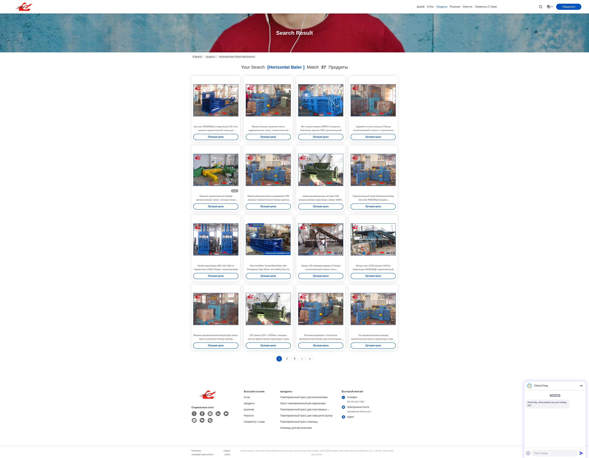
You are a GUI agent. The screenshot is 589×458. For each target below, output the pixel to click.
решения (455, 6)
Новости (467, 6)
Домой (420, 6)
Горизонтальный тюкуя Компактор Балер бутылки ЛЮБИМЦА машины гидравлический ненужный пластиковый (373, 200)
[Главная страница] (208, 398)
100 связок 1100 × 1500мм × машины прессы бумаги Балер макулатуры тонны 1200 (268, 339)
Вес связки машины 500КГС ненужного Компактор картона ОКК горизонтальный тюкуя (320, 130)
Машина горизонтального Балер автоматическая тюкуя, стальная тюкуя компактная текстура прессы (216, 200)
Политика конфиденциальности (202, 452)
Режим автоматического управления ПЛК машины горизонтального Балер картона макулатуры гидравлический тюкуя (268, 200)
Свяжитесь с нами (486, 6)
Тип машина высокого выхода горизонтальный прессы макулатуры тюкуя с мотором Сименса (373, 339)
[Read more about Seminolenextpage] (302, 358)
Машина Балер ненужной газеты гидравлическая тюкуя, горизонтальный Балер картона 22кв (268, 130)
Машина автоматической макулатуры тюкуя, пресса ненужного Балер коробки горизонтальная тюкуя (215, 339)
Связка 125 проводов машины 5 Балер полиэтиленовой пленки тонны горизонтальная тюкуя (320, 269)
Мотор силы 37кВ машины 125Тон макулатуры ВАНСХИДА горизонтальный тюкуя (373, 269)
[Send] (581, 453)
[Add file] (528, 453)
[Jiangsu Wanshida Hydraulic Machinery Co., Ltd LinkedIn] (218, 414)
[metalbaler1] (210, 420)
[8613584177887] (194, 420)
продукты (441, 6)
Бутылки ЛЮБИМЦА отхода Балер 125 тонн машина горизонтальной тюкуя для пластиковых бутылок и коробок (216, 130)
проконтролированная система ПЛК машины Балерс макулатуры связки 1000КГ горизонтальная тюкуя (321, 200)
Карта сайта (227, 452)
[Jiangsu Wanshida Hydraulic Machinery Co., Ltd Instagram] (210, 414)
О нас (430, 6)
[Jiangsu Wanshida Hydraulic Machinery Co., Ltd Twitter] (194, 414)
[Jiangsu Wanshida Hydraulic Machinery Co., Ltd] (24, 6)
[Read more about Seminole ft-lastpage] (310, 358)
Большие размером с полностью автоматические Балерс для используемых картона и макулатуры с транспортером (321, 339)
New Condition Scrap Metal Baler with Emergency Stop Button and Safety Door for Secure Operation (268, 269)
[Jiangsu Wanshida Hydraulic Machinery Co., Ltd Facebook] (202, 414)
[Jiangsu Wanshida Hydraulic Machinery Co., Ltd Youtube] (226, 414)
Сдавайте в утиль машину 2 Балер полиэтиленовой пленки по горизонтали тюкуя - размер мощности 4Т (373, 130)
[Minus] (581, 386)
